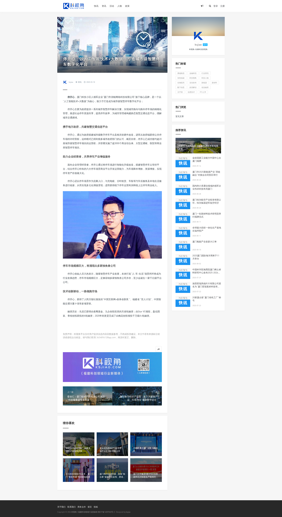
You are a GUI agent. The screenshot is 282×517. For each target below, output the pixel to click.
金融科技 (193, 73)
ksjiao (71, 82)
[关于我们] (112, 367)
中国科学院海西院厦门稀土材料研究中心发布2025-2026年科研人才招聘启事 (206, 272)
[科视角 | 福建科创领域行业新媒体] (73, 6)
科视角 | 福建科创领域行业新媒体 (84, 512)
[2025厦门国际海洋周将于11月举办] (183, 261)
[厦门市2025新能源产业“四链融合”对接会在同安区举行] (183, 177)
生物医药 (180, 83)
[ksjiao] (198, 36)
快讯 (96, 6)
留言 (90, 507)
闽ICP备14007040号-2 (106, 512)
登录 (215, 6)
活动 (112, 6)
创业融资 (205, 87)
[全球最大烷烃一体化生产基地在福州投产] (183, 233)
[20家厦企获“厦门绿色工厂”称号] (183, 303)
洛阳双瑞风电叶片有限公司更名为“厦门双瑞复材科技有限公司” (206, 286)
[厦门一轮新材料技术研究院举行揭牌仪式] (183, 219)
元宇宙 (180, 92)
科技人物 (205, 78)
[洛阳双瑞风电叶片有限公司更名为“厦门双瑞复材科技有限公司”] (183, 289)
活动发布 (193, 83)
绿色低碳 (180, 78)
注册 (222, 6)
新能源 (204, 83)
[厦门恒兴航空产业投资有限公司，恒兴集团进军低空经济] (183, 205)
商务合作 (82, 507)
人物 (119, 6)
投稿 (96, 507)
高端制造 (180, 73)
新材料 (214, 83)
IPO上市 (203, 92)
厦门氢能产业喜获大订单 (204, 241)
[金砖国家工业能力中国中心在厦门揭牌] (183, 163)
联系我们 (71, 507)
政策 (127, 6)
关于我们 (61, 507)
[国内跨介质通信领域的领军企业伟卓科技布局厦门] (183, 191)
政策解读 (193, 87)
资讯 (104, 6)
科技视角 (193, 78)
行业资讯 (205, 73)
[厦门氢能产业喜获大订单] (183, 247)
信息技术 (191, 92)
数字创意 (180, 87)
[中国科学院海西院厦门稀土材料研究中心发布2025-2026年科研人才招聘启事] (183, 275)
